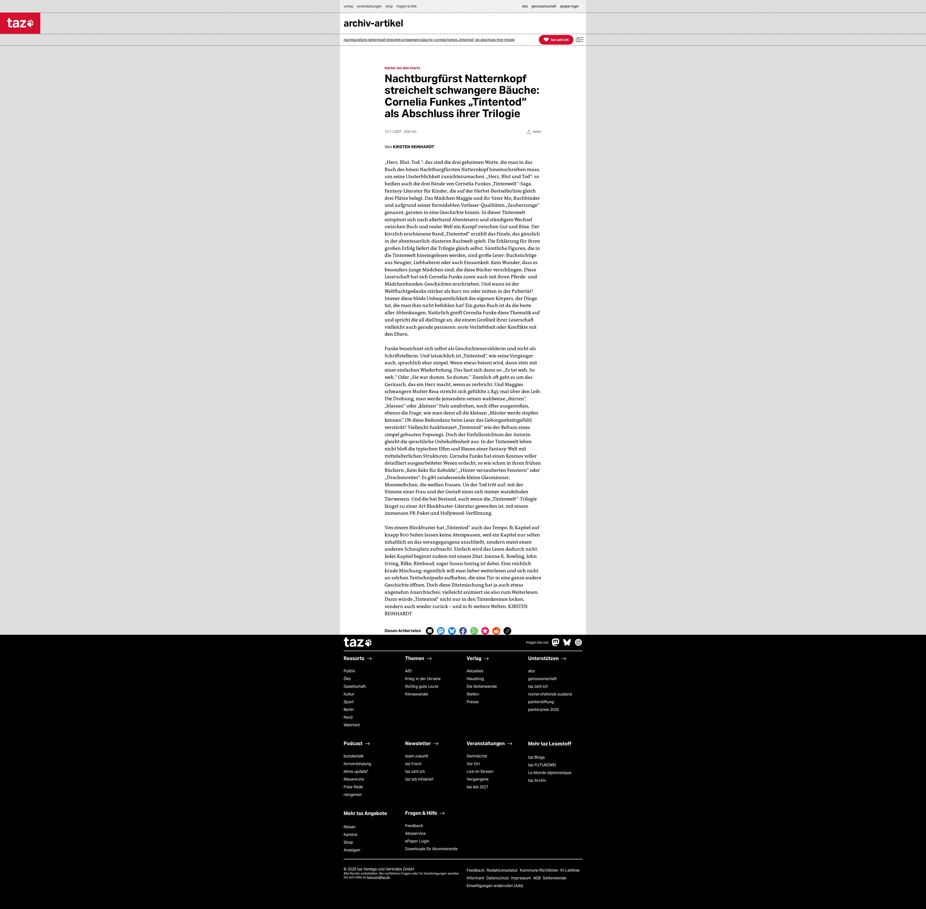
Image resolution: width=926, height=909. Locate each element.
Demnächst (477, 756)
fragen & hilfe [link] (406, 6)
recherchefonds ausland (550, 694)
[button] (580, 40)
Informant (476, 878)
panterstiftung (541, 701)
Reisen (350, 826)
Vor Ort (473, 763)
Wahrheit (352, 725)
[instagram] (578, 645)
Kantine (350, 834)
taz (358, 643)
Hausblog (475, 678)
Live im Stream (480, 771)
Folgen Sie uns (537, 642)
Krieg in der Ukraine (423, 678)
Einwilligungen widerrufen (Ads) (495, 885)
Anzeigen (352, 850)
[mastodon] (556, 645)
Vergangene (478, 779)
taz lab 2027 (477, 786)
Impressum (521, 878)
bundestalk (354, 756)
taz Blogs (536, 757)
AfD (408, 671)
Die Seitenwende (482, 686)
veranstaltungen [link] (369, 6)
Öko (347, 678)
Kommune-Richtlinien (539, 870)
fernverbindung (357, 763)
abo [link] (525, 6)
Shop (348, 842)
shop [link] (389, 6)
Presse (473, 701)
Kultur (349, 694)
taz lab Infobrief (419, 779)
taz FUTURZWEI (542, 765)
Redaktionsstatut (503, 870)
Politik (349, 671)
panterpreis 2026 (543, 709)
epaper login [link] (569, 6)
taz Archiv (537, 780)
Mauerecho (354, 779)
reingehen (353, 794)
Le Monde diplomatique (549, 772)
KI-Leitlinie (569, 870)
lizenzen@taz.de (378, 877)
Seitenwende (554, 878)
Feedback (414, 825)
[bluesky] (567, 645)
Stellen (473, 694)
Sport (349, 701)
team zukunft (416, 756)
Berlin (349, 709)
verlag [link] (348, 6)
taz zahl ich (538, 686)
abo (531, 671)
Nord (348, 717)
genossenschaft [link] (543, 6)
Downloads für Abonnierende (431, 848)
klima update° (356, 771)
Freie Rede (353, 786)
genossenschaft (542, 678)
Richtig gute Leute (421, 686)
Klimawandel (416, 694)
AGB (537, 878)
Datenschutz (498, 878)
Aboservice (415, 833)
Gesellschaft (355, 686)
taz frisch (413, 763)
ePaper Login (417, 841)
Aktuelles (475, 671)
